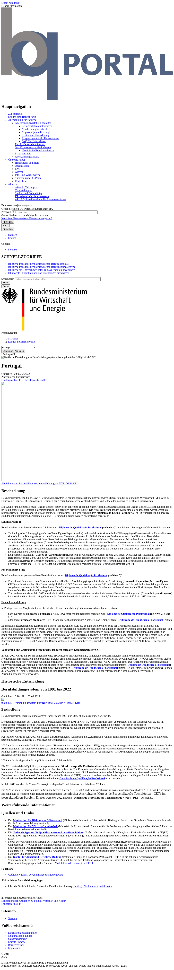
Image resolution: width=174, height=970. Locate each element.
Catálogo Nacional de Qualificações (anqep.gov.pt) (35, 874)
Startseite (13, 338)
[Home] (87, 99)
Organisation (22, 165)
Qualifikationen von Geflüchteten (33, 147)
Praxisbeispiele (23, 153)
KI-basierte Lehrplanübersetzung (32, 196)
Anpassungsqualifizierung (36, 132)
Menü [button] (5, 225)
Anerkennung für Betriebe (22, 119)
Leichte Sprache (16, 941)
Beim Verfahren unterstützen (37, 126)
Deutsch (12, 234)
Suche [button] (6, 286)
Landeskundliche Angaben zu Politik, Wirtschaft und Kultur (33, 900)
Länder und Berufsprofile (21, 341)
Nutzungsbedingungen (20, 935)
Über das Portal (16, 159)
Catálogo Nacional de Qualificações (92, 886)
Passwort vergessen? (41, 218)
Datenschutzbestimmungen (22, 932)
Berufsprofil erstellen (36, 380)
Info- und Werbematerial (28, 174)
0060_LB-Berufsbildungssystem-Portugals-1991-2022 (30, 702)
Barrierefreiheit (16, 944)
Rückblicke (21, 181)
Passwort (6, 212)
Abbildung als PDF (53, 483)
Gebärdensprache (17, 938)
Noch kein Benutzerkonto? (15, 218)
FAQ (17, 168)
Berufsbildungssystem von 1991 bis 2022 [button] (36, 689)
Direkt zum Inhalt (10, 2)
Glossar (19, 171)
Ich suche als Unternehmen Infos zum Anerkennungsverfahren (41, 269)
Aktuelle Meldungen (26, 187)
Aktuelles (13, 184)
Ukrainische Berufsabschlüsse (38, 150)
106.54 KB (60, 483)
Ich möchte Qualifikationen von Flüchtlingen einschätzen (38, 273)
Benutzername (9, 205)
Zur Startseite (15, 113)
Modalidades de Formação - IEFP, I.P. (75, 863)
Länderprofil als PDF (12, 380)
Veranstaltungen (23, 190)
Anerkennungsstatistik (27, 156)
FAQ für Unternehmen (34, 141)
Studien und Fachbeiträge (28, 193)
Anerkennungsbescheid (34, 129)
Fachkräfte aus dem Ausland (30, 144)
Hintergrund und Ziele (27, 162)
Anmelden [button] (8, 229)
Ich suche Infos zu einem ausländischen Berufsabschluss (38, 263)
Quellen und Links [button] (17, 813)
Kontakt (12, 249)
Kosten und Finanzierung (35, 135)
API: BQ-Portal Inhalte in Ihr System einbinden (40, 199)
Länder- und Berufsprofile (22, 116)
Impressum (14, 948)
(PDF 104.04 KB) (40, 702)
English (12, 238)
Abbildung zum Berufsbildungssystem (21, 483)
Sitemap (12, 918)
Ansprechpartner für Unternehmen (40, 138)
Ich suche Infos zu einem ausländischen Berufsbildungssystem (41, 266)
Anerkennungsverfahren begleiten (33, 122)
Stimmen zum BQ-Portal (28, 178)
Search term (7, 278)
